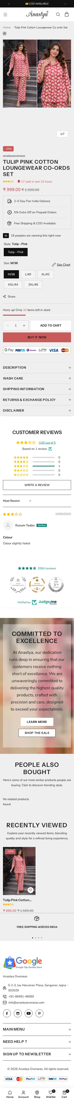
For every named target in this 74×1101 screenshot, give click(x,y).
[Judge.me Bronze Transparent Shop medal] (37, 585)
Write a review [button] (37, 485)
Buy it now (37, 337)
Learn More (37, 722)
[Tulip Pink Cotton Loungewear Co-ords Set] (19, 871)
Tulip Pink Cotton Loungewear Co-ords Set (19, 900)
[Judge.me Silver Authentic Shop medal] (18, 585)
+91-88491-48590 (21, 996)
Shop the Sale (37, 733)
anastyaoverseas (14, 156)
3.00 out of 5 (47, 443)
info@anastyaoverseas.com (26, 1003)
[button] (8, 3)
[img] (12, 514)
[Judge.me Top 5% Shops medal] (56, 585)
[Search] (58, 14)
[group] (37, 74)
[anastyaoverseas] (37, 14)
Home (6, 27)
